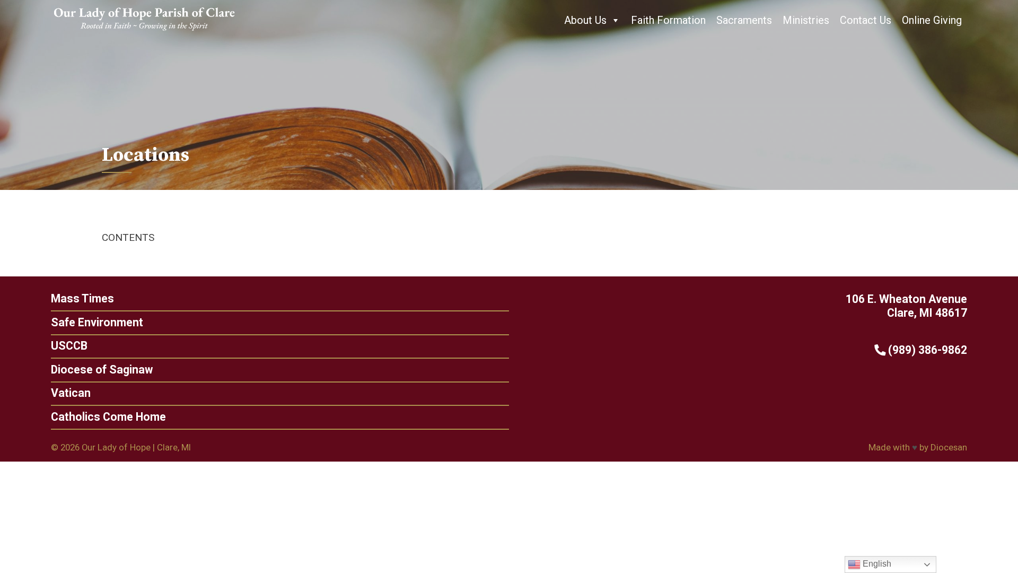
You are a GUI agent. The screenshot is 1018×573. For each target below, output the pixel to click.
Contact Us (865, 20)
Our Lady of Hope (116, 447)
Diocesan (949, 447)
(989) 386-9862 (926, 350)
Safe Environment (97, 322)
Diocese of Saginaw (102, 369)
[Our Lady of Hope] (144, 32)
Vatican (71, 393)
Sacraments (744, 20)
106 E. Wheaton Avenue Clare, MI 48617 (906, 306)
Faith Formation (668, 20)
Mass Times (82, 298)
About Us (585, 20)
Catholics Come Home (108, 417)
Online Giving (932, 20)
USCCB (69, 346)
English (876, 563)
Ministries (806, 20)
